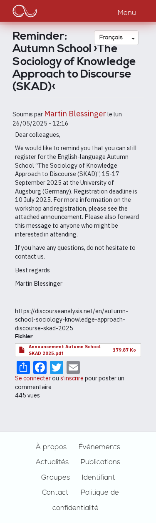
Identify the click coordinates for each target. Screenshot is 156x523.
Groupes (55, 477)
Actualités (52, 462)
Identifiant (98, 477)
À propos (51, 447)
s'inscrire (72, 378)
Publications (100, 462)
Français (111, 37)
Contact (55, 492)
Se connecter (33, 378)
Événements (99, 447)
